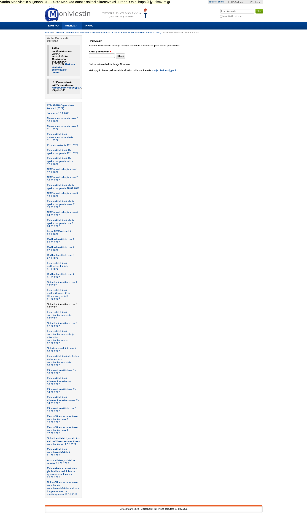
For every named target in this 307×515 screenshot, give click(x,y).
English (213, 1)
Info (156, 509)
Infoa (89, 25)
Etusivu (53, 25)
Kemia (115, 32)
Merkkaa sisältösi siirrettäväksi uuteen (63, 68)
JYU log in (255, 2)
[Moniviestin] (97, 20)
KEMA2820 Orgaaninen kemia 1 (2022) (141, 32)
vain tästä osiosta (232, 16)
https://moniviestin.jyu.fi (66, 87)
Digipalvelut (146, 509)
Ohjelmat (72, 25)
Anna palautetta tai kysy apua (173, 509)
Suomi (221, 1)
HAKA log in (237, 2)
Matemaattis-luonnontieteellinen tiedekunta (88, 32)
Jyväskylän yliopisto (129, 509)
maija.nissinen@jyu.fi (164, 70)
